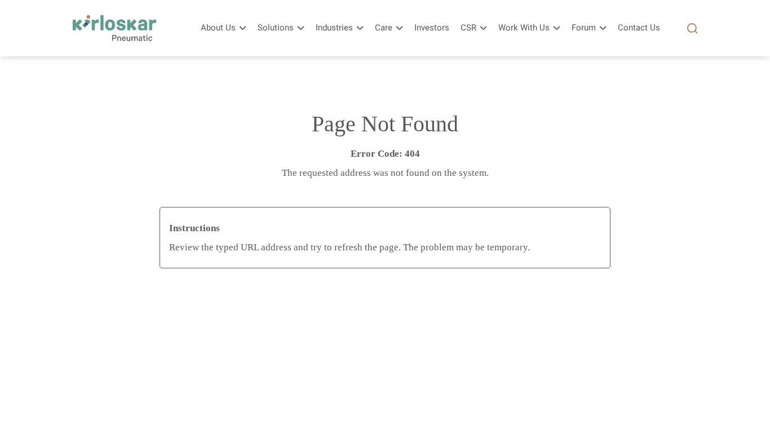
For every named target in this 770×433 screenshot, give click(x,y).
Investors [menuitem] (431, 28)
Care (383, 28)
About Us (218, 28)
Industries (334, 28)
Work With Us (524, 28)
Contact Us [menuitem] (639, 28)
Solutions (276, 28)
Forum (584, 28)
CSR (468, 28)
